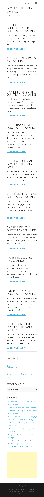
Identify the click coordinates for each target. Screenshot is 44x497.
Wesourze (22, 494)
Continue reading (16, 49)
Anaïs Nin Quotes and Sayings (19, 259)
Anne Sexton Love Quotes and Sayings (22, 92)
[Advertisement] (22, 465)
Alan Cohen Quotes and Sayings (21, 59)
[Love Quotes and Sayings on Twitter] (28, 3)
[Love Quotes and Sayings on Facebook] (25, 3)
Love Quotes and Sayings (19, 9)
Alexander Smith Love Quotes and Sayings (19, 327)
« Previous (12, 358)
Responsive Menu (36, 3)
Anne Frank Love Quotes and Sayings (22, 126)
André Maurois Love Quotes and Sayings (22, 195)
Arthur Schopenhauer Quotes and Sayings (22, 28)
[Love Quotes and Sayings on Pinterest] (31, 3)
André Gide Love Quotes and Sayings (22, 228)
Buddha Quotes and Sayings (20, 446)
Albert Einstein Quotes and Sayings (22, 416)
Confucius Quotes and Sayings (20, 419)
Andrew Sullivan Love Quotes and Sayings (19, 164)
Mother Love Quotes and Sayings (22, 407)
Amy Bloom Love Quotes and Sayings (22, 292)
